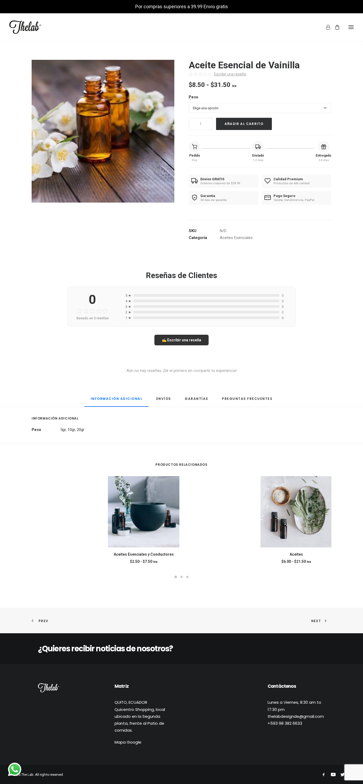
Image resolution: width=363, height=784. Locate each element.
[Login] (325, 27)
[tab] (163, 400)
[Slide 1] (176, 577)
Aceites (296, 554)
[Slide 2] (181, 577)
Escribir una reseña (230, 74)
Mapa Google (128, 742)
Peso (193, 97)
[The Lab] (25, 27)
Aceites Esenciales (236, 237)
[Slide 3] (187, 577)
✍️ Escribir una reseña (181, 340)
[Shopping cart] (335, 27)
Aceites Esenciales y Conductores (144, 554)
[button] (103, 131)
